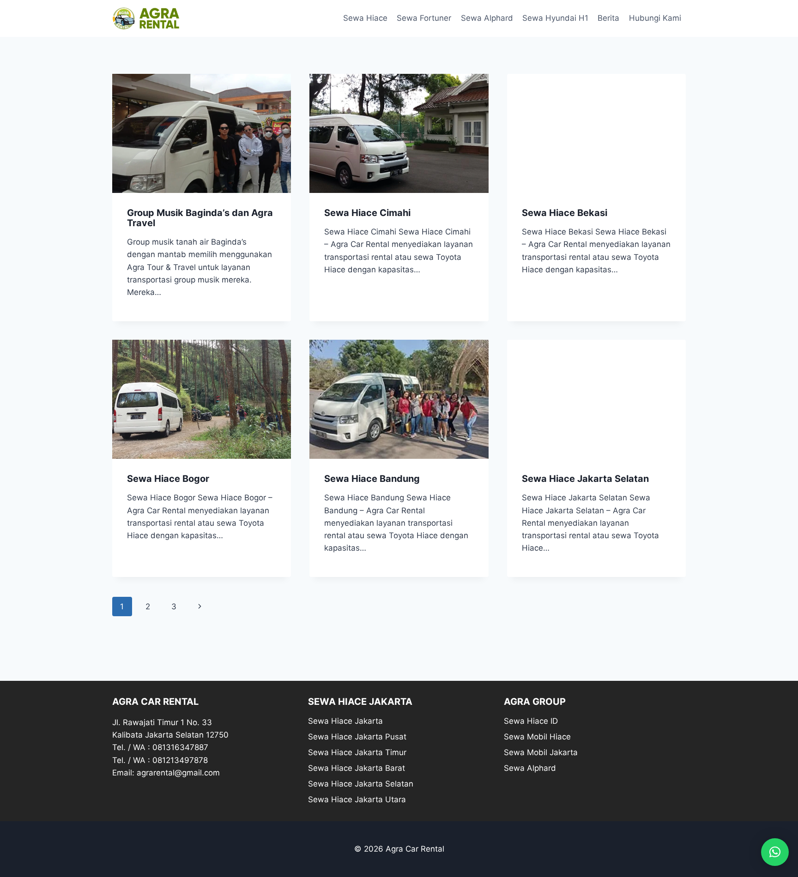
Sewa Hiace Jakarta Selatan (585, 478)
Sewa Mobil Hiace (537, 736)
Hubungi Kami (655, 18)
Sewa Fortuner (424, 18)
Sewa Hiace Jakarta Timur (357, 752)
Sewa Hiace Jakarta (345, 721)
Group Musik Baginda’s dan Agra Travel (200, 217)
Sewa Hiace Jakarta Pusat (357, 736)
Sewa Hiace (365, 18)
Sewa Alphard (487, 18)
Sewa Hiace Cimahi (367, 212)
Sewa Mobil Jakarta (541, 752)
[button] (775, 852)
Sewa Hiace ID (531, 721)
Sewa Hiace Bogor (168, 478)
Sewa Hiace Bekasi (564, 212)
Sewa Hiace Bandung (372, 478)
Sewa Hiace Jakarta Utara (357, 799)
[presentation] (201, 133)
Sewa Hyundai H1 (555, 18)
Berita (608, 18)
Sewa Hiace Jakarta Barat (356, 768)
